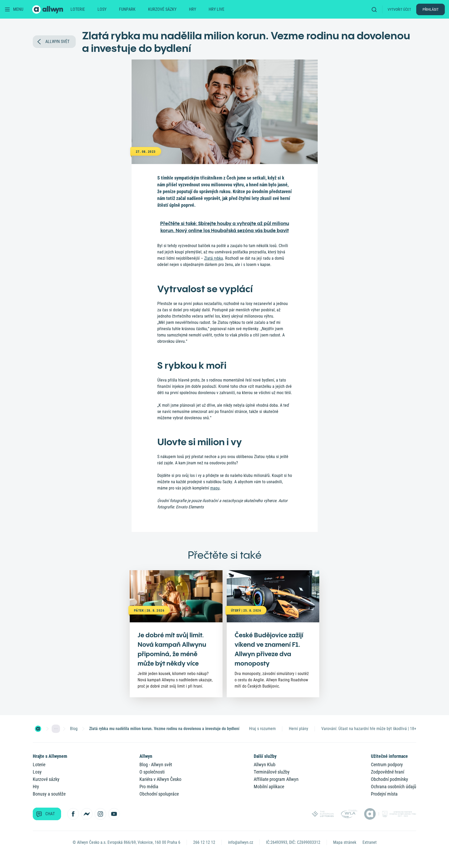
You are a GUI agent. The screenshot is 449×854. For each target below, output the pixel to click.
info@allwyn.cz (240, 842)
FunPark (127, 9)
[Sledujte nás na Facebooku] (73, 814)
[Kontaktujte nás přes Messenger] (87, 814)
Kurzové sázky (162, 9)
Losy (102, 9)
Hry (192, 9)
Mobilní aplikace (269, 786)
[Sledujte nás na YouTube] (114, 814)
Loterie (78, 9)
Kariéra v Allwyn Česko (160, 779)
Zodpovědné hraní (387, 772)
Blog (74, 728)
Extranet (370, 842)
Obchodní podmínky (389, 779)
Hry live (216, 9)
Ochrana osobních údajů (393, 786)
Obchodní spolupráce (159, 794)
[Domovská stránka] (38, 729)
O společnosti (152, 772)
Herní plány (298, 728)
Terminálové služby (272, 772)
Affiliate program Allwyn (276, 779)
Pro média (148, 786)
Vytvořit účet (399, 9)
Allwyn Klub (264, 764)
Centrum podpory (387, 764)
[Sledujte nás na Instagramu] (100, 814)
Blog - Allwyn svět (155, 764)
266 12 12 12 (204, 842)
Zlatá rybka (213, 258)
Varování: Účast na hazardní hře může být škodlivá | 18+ (368, 728)
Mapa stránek (344, 842)
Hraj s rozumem (262, 728)
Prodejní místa (384, 794)
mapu (215, 488)
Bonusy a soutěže (49, 794)
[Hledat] (375, 9)
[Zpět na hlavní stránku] (48, 9)
